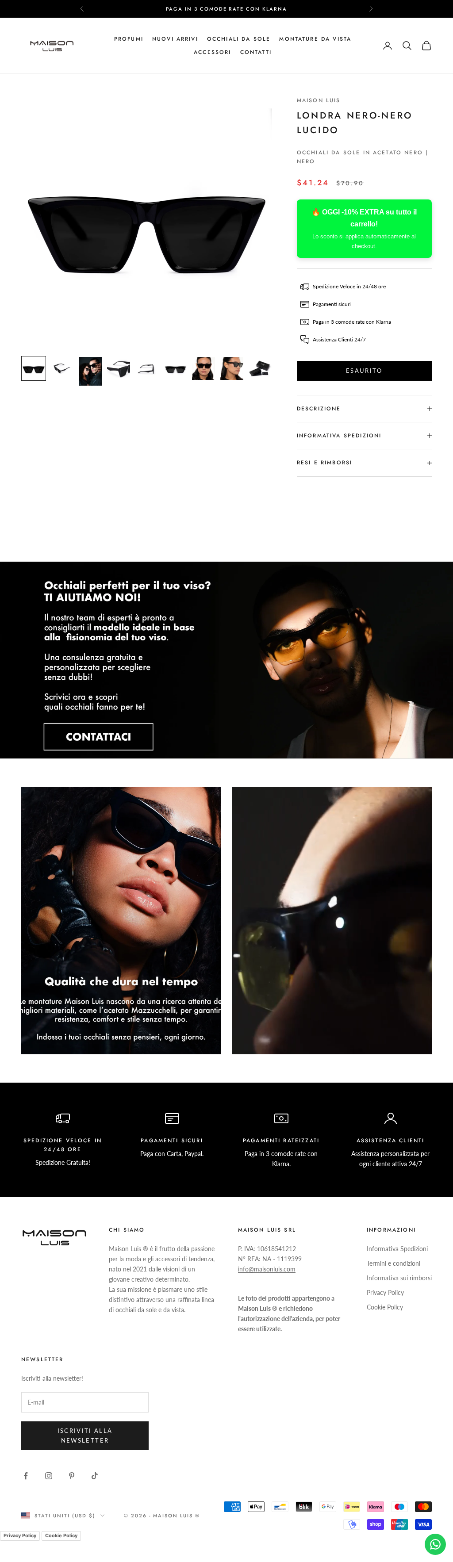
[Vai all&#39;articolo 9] (260, 368)
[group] (226, 660)
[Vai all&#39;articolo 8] (231, 368)
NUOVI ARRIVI (175, 39)
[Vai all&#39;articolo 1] (33, 368)
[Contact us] (435, 1544)
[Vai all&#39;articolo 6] (175, 368)
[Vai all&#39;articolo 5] (146, 368)
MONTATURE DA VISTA (315, 39)
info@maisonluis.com (267, 1269)
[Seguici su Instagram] (48, 1475)
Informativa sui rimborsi (399, 1278)
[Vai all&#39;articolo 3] (90, 371)
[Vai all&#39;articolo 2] (62, 368)
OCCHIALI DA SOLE (239, 39)
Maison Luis (319, 100)
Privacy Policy (385, 1292)
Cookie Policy (385, 1307)
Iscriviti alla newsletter (85, 1435)
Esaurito (364, 370)
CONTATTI (256, 52)
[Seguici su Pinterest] (71, 1475)
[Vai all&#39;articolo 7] (203, 368)
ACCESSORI (212, 52)
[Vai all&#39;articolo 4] (118, 368)
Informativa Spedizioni (397, 1248)
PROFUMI (128, 39)
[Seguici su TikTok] (94, 1475)
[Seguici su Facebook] (25, 1475)
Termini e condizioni (393, 1263)
